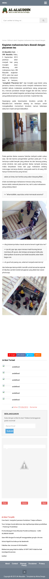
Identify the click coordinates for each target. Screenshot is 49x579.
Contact (15, 563)
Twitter (30, 355)
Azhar (15, 407)
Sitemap (23, 563)
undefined (16, 367)
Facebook (21, 355)
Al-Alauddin (21, 576)
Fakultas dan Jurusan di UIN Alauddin (14, 545)
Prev (4, 503)
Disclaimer (32, 563)
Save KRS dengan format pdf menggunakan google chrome (22, 537)
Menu (4, 3)
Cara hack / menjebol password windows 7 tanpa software (22, 520)
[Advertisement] (25, 29)
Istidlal (4, 556)
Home (4, 40)
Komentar (33, 407)
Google (12, 355)
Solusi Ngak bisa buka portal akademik (15, 541)
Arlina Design (40, 576)
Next (44, 503)
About (7, 563)
